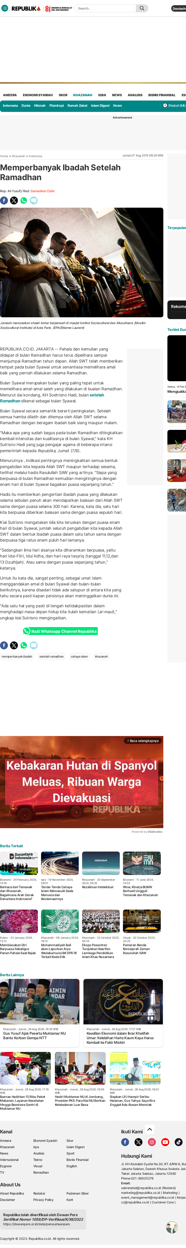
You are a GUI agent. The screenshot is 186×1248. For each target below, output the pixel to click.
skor (63, 95)
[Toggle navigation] (5, 8)
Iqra (36, 1147)
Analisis (38, 1153)
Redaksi (39, 1193)
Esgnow (6, 1166)
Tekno (37, 1160)
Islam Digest (100, 105)
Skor (69, 1140)
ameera (10, 95)
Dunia (26, 105)
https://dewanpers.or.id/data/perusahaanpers (36, 1224)
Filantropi (56, 105)
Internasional (9, 1160)
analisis (135, 95)
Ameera (5, 1140)
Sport (70, 1153)
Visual (37, 1166)
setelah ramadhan (51, 656)
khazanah (82, 95)
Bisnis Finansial (162, 95)
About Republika (12, 1193)
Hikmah (40, 105)
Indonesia (10, 105)
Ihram (117, 105)
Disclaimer (7, 1200)
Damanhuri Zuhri (42, 191)
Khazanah (18, 156)
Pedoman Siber (77, 1193)
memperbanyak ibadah (17, 656)
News (4, 1153)
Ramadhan (41, 1172)
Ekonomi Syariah (38, 95)
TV (2, 1172)
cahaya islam (79, 656)
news (117, 95)
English (71, 1166)
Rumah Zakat (77, 105)
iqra (102, 95)
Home (4, 156)
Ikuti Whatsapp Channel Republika (64, 631)
